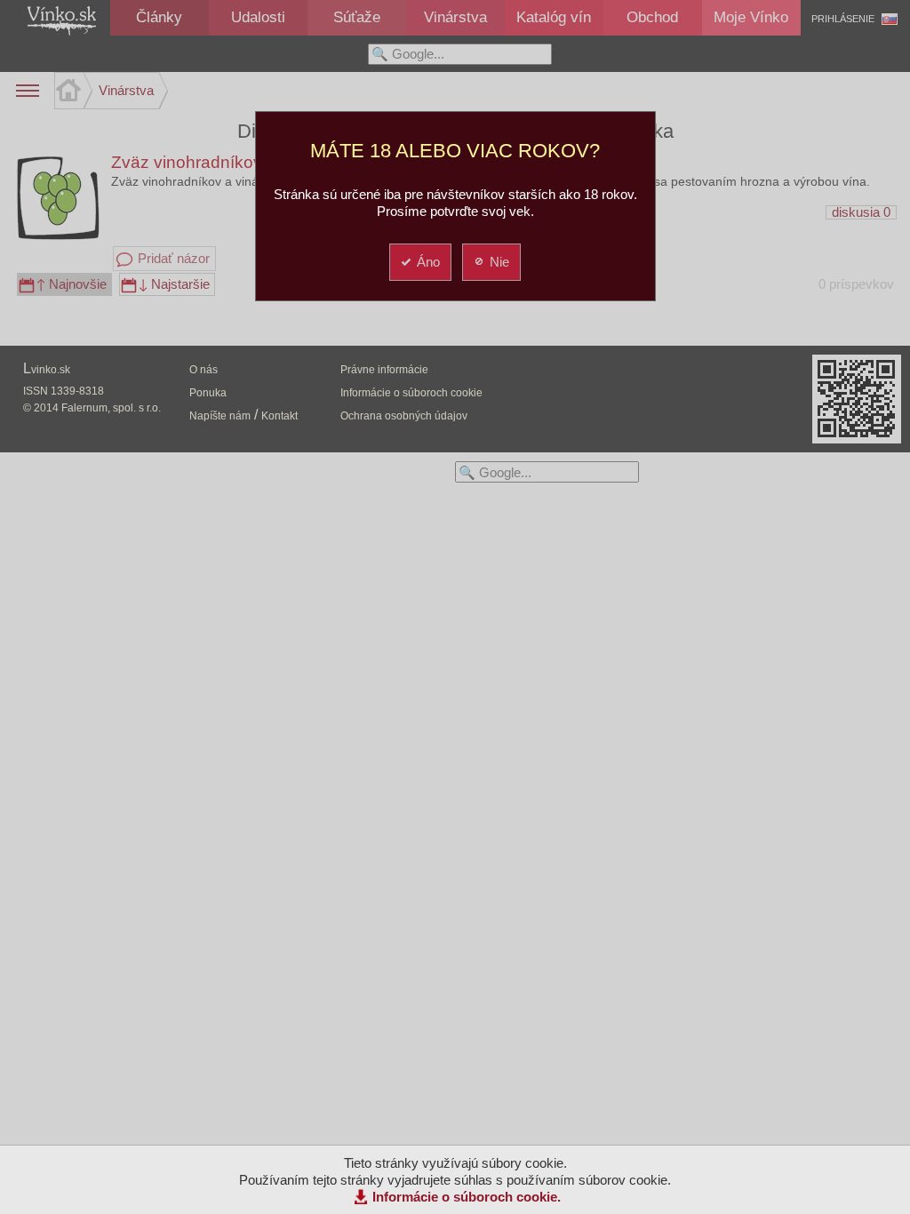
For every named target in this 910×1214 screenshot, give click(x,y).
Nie (499, 261)
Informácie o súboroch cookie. (466, 1196)
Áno (428, 261)
